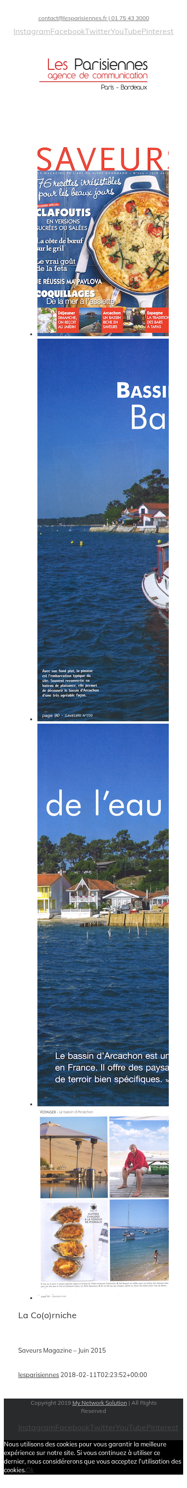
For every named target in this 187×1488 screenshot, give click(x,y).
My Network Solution (99, 1402)
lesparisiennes (38, 1374)
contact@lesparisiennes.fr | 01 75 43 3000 (93, 18)
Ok (30, 1470)
